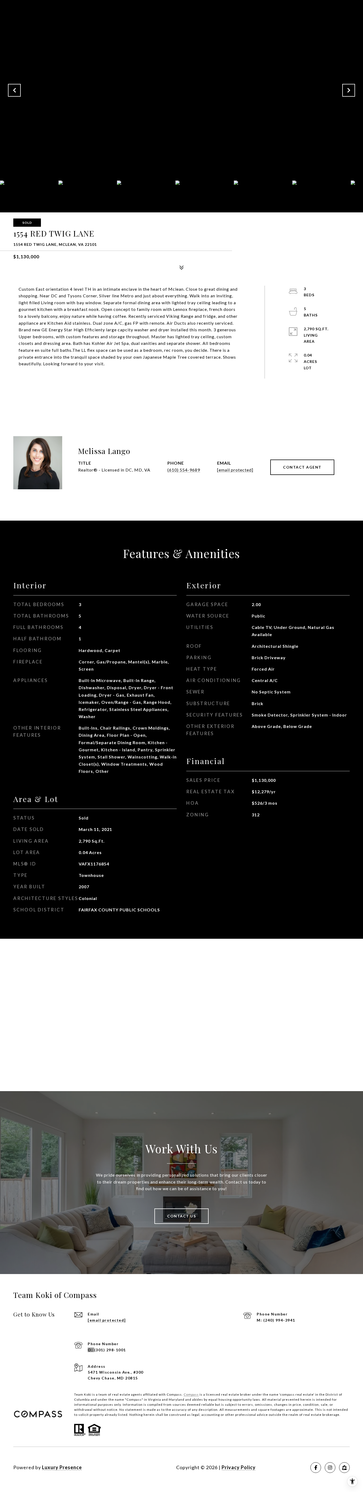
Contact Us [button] (181, 1216)
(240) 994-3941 (279, 1320)
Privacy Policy (239, 1467)
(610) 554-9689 (183, 469)
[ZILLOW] (344, 1467)
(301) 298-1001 (110, 1350)
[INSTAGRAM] (330, 1467)
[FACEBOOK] (315, 1467)
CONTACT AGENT (302, 467)
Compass (191, 1394)
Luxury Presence (62, 1467)
